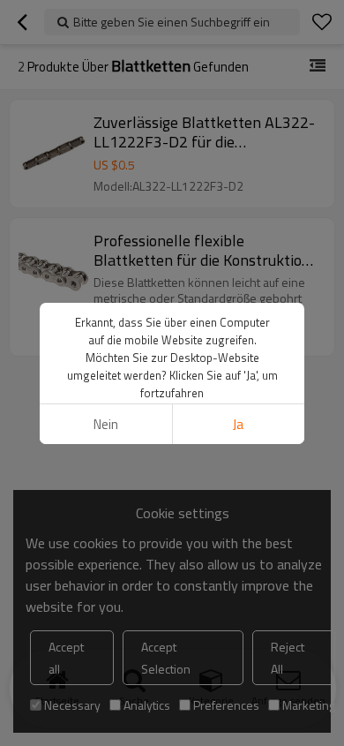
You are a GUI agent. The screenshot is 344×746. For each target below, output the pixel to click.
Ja (238, 424)
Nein (105, 424)
